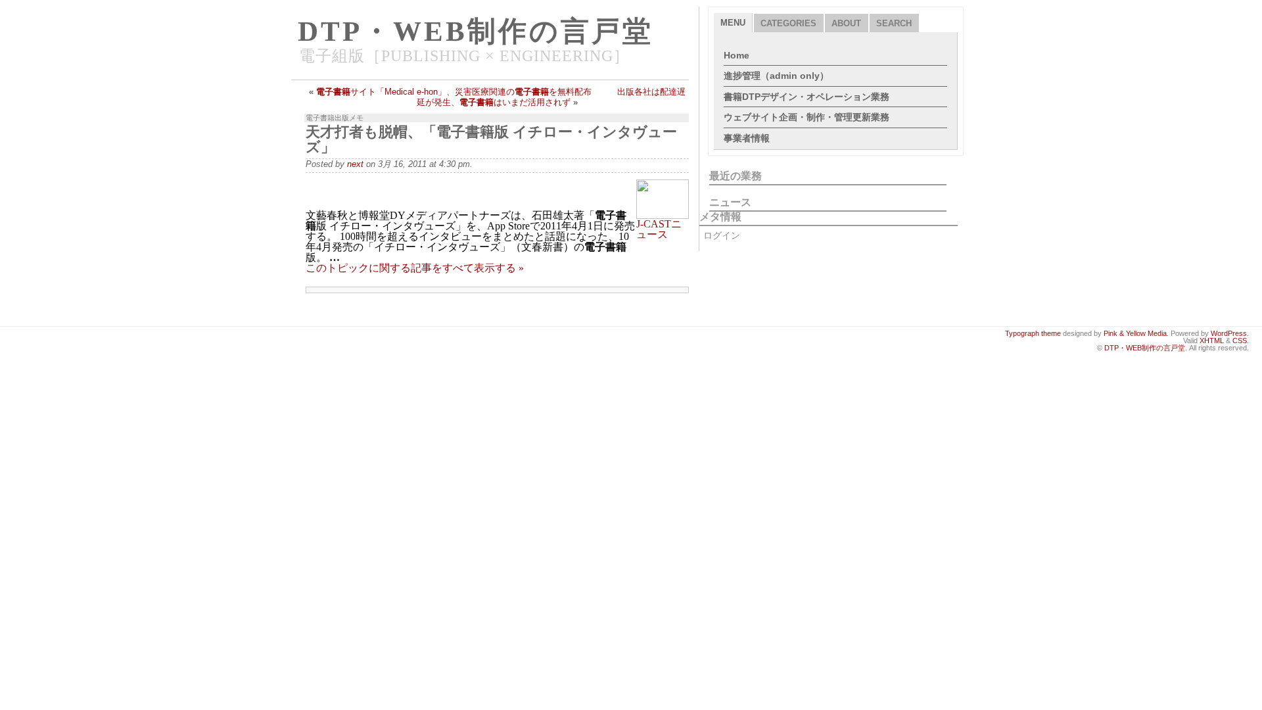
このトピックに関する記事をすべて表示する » (415, 267)
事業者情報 (747, 138)
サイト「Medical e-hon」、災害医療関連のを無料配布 (454, 92)
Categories (788, 23)
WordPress (1229, 333)
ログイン (721, 235)
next (355, 164)
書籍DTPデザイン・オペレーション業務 (806, 96)
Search (894, 23)
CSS (1239, 340)
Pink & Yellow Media (1135, 333)
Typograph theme (1033, 333)
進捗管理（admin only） (776, 75)
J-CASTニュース (659, 229)
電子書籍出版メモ (334, 118)
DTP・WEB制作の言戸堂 (475, 31)
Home (736, 55)
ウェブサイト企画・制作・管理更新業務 (806, 117)
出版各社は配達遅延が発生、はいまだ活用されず (551, 96)
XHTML (1212, 340)
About (846, 23)
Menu (732, 23)
